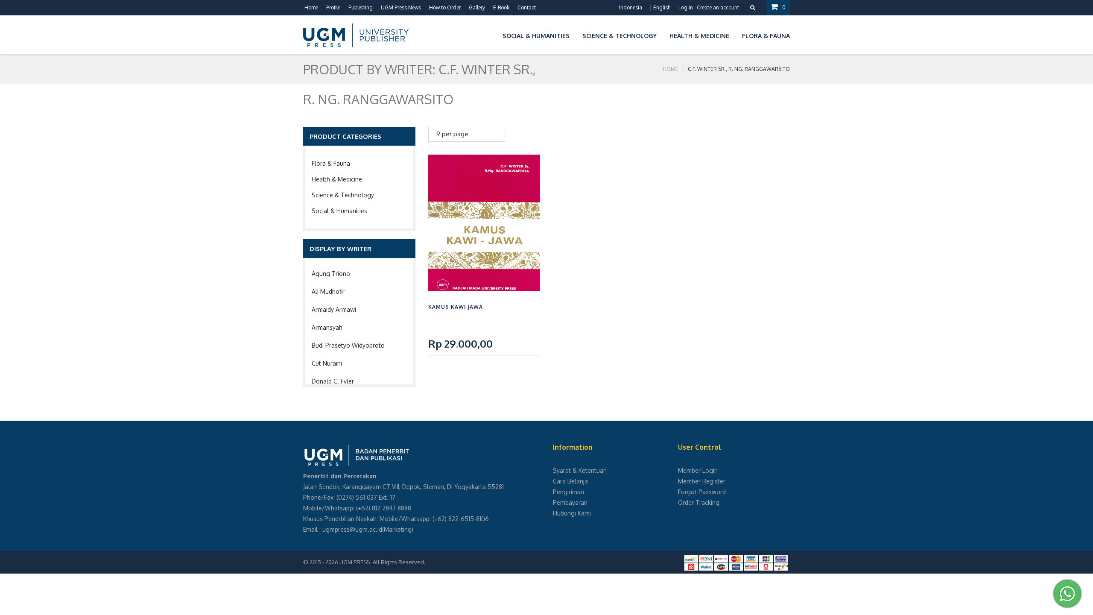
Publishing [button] (360, 7)
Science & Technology (343, 195)
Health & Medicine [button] (699, 35)
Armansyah (327, 327)
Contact (526, 7)
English (661, 7)
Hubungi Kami (572, 513)
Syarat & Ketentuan (580, 470)
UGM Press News (401, 7)
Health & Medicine (337, 179)
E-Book (501, 7)
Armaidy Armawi (334, 309)
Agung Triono (331, 273)
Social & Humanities (339, 210)
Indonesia (630, 7)
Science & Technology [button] (619, 35)
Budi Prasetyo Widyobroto (348, 345)
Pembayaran (570, 502)
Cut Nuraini (327, 363)
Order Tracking (698, 502)
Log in (685, 7)
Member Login (698, 470)
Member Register (701, 481)
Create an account (718, 7)
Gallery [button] (477, 7)
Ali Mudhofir (328, 291)
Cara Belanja (570, 481)
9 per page (452, 134)
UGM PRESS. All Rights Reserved (381, 562)
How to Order (445, 7)
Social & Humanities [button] (536, 35)
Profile (333, 7)
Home (311, 7)
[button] (489, 34)
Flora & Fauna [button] (766, 35)
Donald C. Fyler (333, 381)
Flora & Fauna (331, 163)
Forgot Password (702, 491)
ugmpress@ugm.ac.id (352, 529)
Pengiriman (568, 491)
